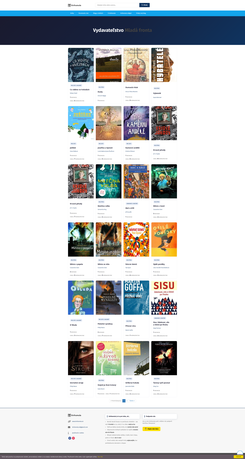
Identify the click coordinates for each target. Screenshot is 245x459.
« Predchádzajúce (115, 401)
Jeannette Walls (129, 386)
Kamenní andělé (132, 148)
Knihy (72, 13)
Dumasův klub (131, 87)
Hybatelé (157, 93)
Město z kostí (159, 206)
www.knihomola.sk (77, 421)
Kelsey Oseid (73, 93)
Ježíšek (73, 148)
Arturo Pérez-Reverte (131, 91)
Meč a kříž (129, 208)
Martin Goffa (129, 330)
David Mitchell (157, 97)
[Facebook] (69, 438)
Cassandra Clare (157, 209)
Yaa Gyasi (128, 267)
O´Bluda (73, 325)
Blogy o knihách (98, 13)
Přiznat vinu (130, 326)
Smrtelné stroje (76, 383)
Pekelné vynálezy (105, 324)
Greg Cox (155, 386)
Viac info (100, 456)
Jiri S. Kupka (156, 154)
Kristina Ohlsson (130, 151)
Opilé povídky (159, 264)
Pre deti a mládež (76, 85)
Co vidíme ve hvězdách (79, 89)
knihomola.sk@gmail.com (80, 427)
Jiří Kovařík (128, 212)
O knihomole (112, 13)
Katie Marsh (101, 389)
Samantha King (102, 209)
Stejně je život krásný (107, 385)
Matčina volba (104, 206)
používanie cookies (78, 433)
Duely (100, 92)
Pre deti (73, 143)
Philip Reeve (101, 327)
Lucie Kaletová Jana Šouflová (106, 151)
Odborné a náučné (132, 203)
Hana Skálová (74, 151)
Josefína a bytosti (105, 148)
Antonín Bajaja (102, 96)
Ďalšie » (132, 401)
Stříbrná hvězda (132, 383)
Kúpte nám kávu (153, 429)
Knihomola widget (125, 13)
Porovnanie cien (84, 13)
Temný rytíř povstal (161, 383)
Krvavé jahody (159, 150)
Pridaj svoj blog (141, 13)
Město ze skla (103, 264)
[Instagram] (73, 438)
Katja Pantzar (157, 328)
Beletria (101, 87)
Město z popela (76, 264)
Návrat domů (131, 264)
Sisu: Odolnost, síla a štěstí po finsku (161, 323)
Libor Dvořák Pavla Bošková (161, 267)
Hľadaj (145, 5)
